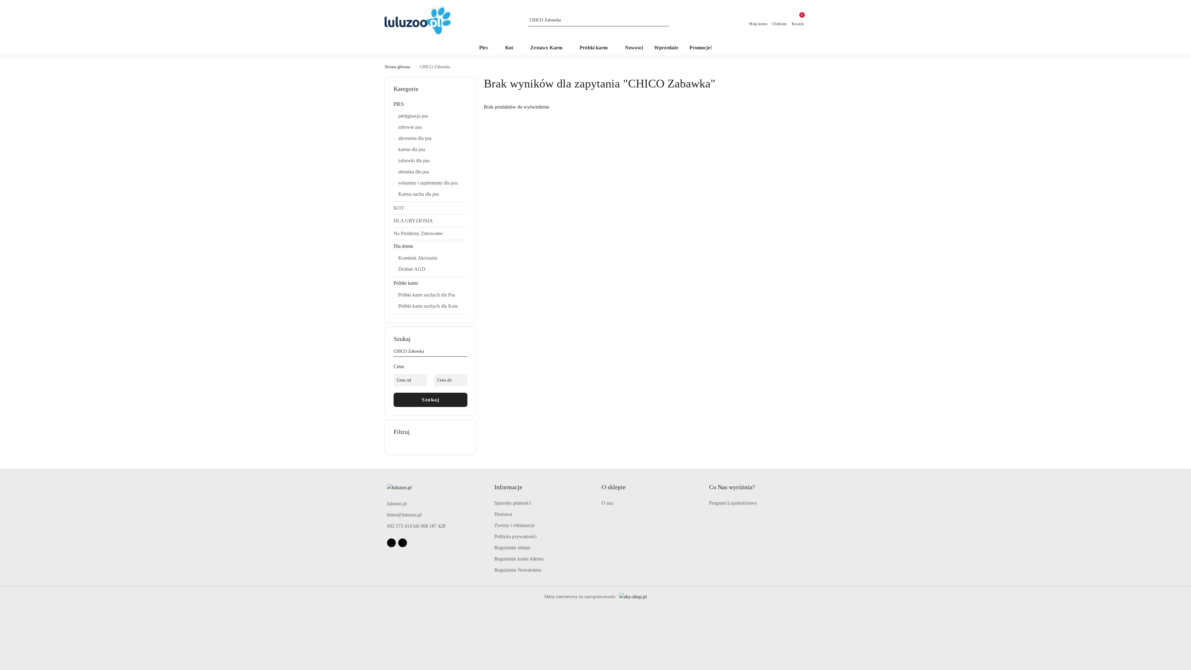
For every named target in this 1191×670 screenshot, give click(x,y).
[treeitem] (430, 104)
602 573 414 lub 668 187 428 (416, 526)
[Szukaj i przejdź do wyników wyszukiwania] (665, 20)
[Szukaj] (464, 352)
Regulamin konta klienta (518, 558)
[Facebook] (391, 542)
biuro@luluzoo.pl (404, 514)
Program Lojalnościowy (733, 503)
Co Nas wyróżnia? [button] (732, 487)
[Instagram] (402, 542)
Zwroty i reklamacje (514, 525)
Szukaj (430, 399)
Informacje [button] (508, 487)
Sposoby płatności (512, 503)
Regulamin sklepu (512, 547)
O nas (607, 503)
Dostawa (503, 514)
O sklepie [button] (614, 487)
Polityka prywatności (515, 536)
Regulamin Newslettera (517, 570)
